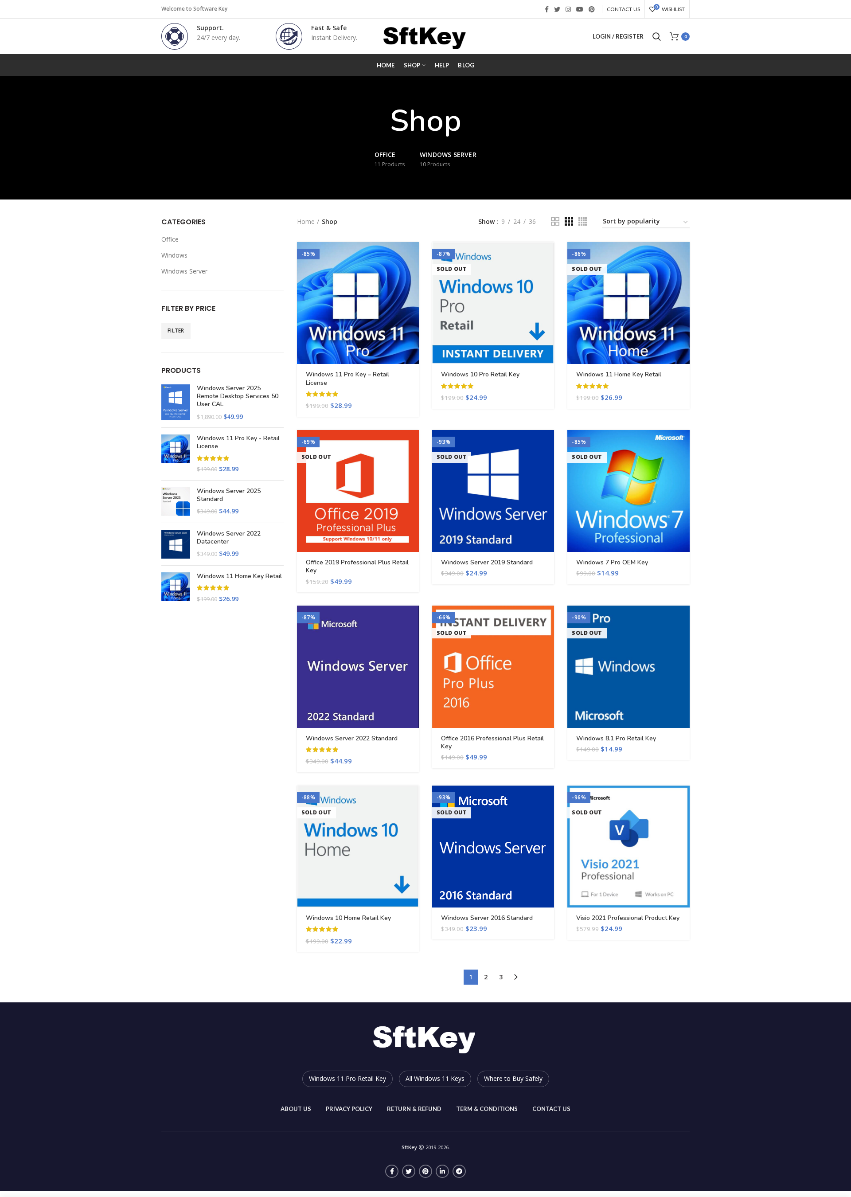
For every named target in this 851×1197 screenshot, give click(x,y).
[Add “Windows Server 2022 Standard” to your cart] (412, 620)
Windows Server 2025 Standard (229, 495)
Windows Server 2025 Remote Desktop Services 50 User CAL (237, 396)
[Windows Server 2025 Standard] (175, 501)
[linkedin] (442, 1171)
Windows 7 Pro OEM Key (612, 563)
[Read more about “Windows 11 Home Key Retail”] (683, 256)
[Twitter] (557, 9)
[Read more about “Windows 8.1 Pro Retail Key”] (683, 620)
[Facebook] (546, 9)
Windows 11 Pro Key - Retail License (238, 442)
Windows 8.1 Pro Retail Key (616, 739)
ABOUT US (296, 1108)
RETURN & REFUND (414, 1108)
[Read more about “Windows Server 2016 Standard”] (547, 800)
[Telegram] (459, 1171)
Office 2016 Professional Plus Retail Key (492, 743)
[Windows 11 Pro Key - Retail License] (175, 453)
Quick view (412, 276)
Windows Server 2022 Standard (352, 739)
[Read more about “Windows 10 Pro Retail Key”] (547, 256)
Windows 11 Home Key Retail (239, 576)
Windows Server (184, 271)
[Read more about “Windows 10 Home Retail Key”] (412, 800)
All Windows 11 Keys (435, 1078)
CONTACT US (551, 1108)
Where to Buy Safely (513, 1078)
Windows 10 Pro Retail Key (480, 375)
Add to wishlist (412, 296)
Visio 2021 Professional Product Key (627, 918)
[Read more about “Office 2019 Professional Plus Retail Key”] (412, 444)
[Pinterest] (591, 9)
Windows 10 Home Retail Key (348, 918)
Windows (174, 255)
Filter (176, 330)
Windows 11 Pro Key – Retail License (347, 379)
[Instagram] (568, 9)
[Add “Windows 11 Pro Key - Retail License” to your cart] (412, 256)
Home (306, 221)
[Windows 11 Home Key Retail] (175, 587)
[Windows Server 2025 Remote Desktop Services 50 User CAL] (175, 402)
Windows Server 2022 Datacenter (229, 538)
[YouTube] (580, 9)
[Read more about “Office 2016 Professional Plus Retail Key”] (547, 620)
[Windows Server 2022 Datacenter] (175, 544)
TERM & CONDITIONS (487, 1108)
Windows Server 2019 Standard (487, 563)
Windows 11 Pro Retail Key (347, 1078)
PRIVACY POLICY (349, 1108)
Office (170, 239)
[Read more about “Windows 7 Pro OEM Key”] (683, 444)
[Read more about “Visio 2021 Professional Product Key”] (683, 800)
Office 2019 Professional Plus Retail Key (357, 567)
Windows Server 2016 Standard (487, 918)
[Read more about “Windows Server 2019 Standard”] (547, 444)
